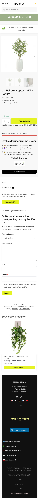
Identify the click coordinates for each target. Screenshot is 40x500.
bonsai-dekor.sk (10, 460)
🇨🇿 (16, 401)
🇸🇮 (23, 401)
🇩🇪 (19, 401)
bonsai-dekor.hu (10, 455)
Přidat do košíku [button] (19, 367)
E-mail (5, 275)
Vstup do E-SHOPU (19, 16)
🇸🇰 (12, 401)
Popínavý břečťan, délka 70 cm (14, 360)
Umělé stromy (28, 306)
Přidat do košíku (24, 121)
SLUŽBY (19, 489)
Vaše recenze (7, 243)
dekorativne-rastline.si (12, 442)
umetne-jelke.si (10, 446)
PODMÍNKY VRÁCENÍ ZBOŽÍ (19, 475)
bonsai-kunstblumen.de (13, 451)
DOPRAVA (19, 484)
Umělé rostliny (17, 306)
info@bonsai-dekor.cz (19, 493)
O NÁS (19, 480)
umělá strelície (24, 309)
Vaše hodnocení (8, 234)
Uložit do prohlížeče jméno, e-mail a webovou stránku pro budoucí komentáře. (20, 286)
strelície (15, 309)
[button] (35, 3)
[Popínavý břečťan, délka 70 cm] (19, 337)
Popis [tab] (4, 183)
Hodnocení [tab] (7, 188)
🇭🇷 (27, 401)
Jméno (5, 264)
